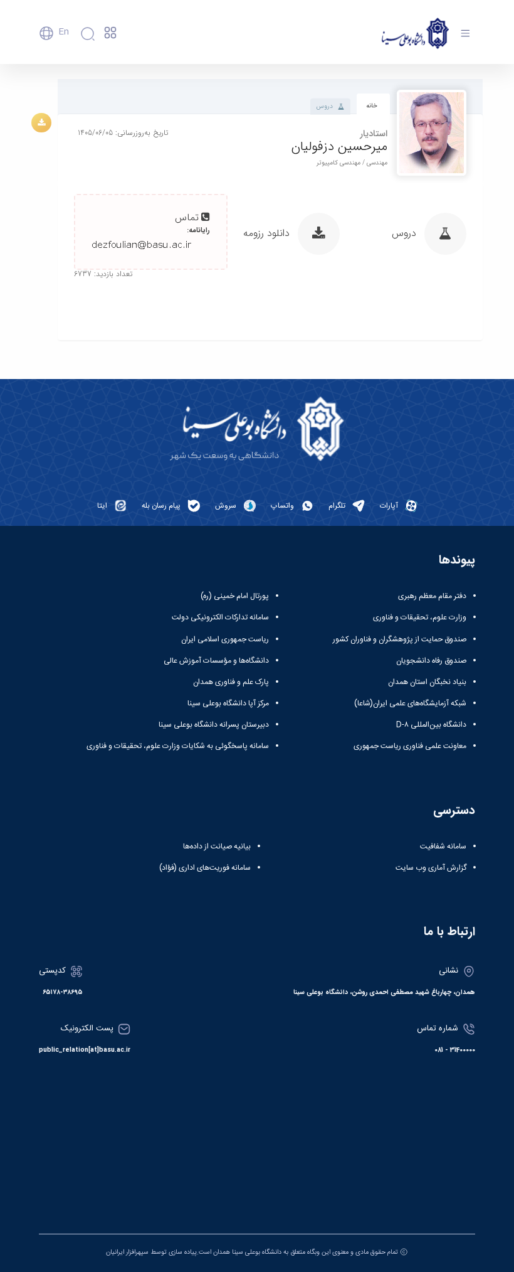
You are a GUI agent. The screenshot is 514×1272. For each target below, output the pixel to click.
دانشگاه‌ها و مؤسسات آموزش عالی (216, 661)
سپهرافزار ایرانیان (127, 1252)
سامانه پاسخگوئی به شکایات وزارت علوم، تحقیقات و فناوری (178, 746)
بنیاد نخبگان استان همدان (427, 682)
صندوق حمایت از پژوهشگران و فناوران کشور (399, 639)
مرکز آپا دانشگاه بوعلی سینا (228, 703)
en (63, 32)
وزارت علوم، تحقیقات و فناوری (419, 617)
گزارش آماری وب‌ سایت (431, 868)
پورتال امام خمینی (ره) (235, 596)
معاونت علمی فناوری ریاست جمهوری (410, 746)
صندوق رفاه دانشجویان (431, 661)
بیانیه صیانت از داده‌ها (217, 846)
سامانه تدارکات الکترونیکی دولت (220, 617)
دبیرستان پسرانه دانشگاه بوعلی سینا (214, 725)
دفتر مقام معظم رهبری (432, 596)
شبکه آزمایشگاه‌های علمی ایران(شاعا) (410, 703)
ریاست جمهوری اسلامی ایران (225, 639)
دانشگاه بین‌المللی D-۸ (431, 725)
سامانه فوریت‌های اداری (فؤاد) (205, 868)
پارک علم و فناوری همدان (231, 682)
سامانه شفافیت (443, 846)
